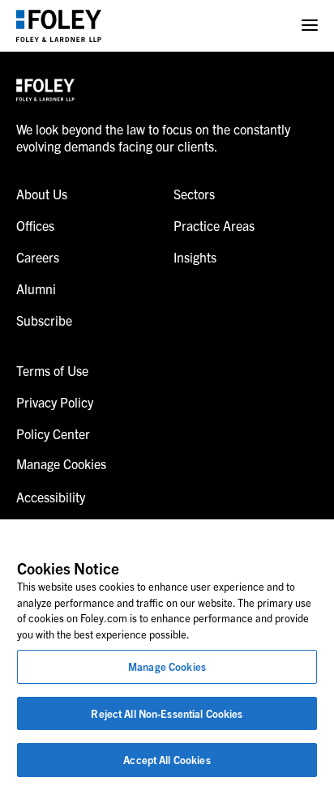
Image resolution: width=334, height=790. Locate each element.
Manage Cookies (167, 666)
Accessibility (50, 497)
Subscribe (44, 320)
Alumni (36, 288)
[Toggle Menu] (310, 25)
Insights (194, 257)
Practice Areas (214, 225)
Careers (37, 257)
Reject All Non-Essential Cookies (166, 713)
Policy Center (53, 433)
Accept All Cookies (166, 760)
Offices (35, 225)
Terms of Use (52, 370)
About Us (41, 194)
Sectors (194, 194)
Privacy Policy (54, 402)
